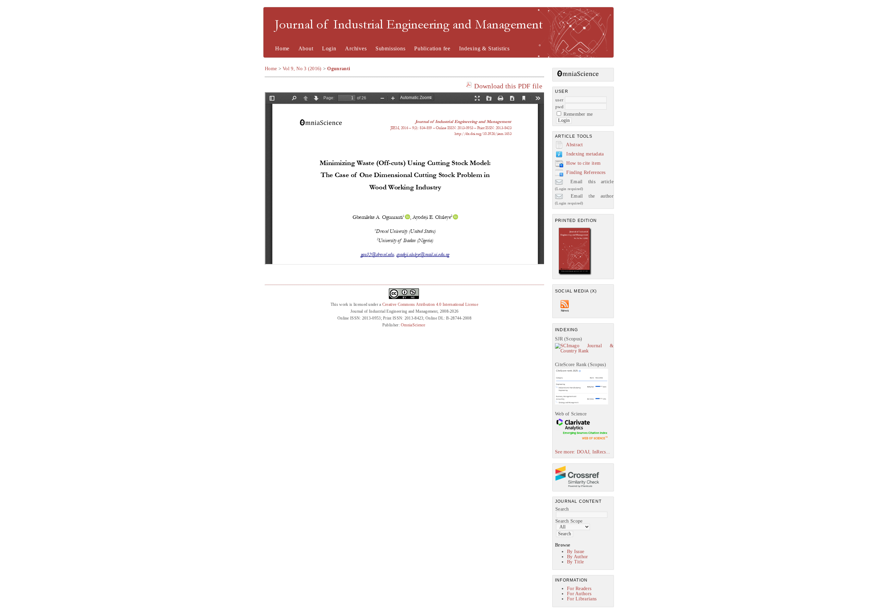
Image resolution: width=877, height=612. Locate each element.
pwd (559, 106)
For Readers (579, 588)
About (305, 48)
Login (329, 48)
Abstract (574, 144)
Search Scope (569, 521)
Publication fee (432, 48)
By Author (577, 556)
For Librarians (581, 598)
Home (282, 48)
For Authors (579, 593)
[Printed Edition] (575, 274)
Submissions (390, 48)
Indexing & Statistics (484, 48)
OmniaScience (413, 325)
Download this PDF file (508, 86)
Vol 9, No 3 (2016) (302, 68)
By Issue (575, 551)
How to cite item (583, 163)
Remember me (578, 114)
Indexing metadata (585, 154)
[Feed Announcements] (565, 313)
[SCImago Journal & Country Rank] (584, 350)
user (559, 99)
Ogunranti (338, 68)
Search (562, 509)
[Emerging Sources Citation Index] (581, 439)
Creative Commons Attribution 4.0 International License (430, 304)
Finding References (585, 172)
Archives (356, 48)
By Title (575, 561)
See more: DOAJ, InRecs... (582, 451)
